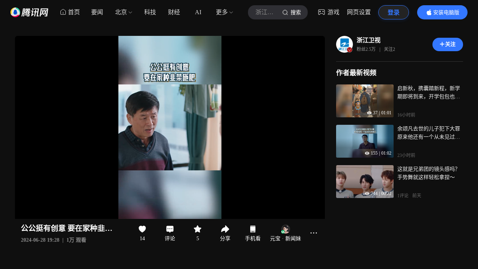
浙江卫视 (369, 40)
